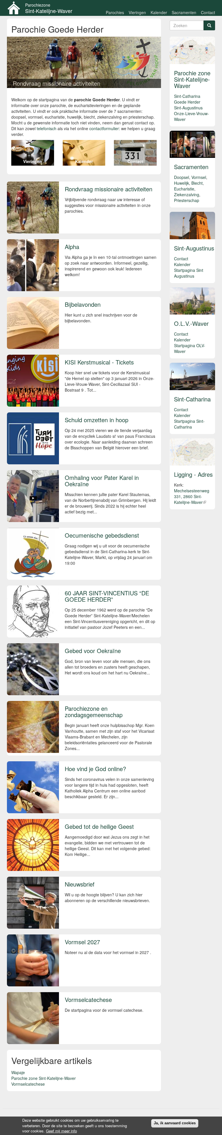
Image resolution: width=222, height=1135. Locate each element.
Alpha (72, 246)
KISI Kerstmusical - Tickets (99, 362)
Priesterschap (186, 200)
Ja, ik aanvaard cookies (175, 1123)
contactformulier (104, 128)
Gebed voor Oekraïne (93, 650)
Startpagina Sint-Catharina (189, 424)
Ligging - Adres (193, 474)
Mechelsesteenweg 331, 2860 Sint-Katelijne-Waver (191, 496)
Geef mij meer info (61, 1131)
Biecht (197, 183)
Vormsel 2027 (82, 942)
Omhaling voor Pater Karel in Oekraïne (102, 480)
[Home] (16, 8)
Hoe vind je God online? (95, 768)
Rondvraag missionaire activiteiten (56, 83)
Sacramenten (184, 12)
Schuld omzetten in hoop (96, 420)
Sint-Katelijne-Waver (48, 11)
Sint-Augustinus (188, 108)
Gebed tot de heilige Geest (99, 826)
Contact (208, 12)
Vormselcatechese (88, 999)
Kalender (159, 12)
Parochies (115, 12)
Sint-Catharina (187, 96)
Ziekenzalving (186, 194)
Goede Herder (187, 102)
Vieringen (137, 12)
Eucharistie (184, 189)
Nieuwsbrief (80, 884)
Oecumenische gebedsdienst (102, 535)
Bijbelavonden (83, 304)
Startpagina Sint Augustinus (188, 273)
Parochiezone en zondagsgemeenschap (94, 711)
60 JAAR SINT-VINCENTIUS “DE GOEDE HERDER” (107, 596)
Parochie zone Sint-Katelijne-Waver (43, 1078)
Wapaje (18, 1072)
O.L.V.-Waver (191, 323)
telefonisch (46, 128)
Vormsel (198, 177)
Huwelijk (181, 183)
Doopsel (181, 177)
